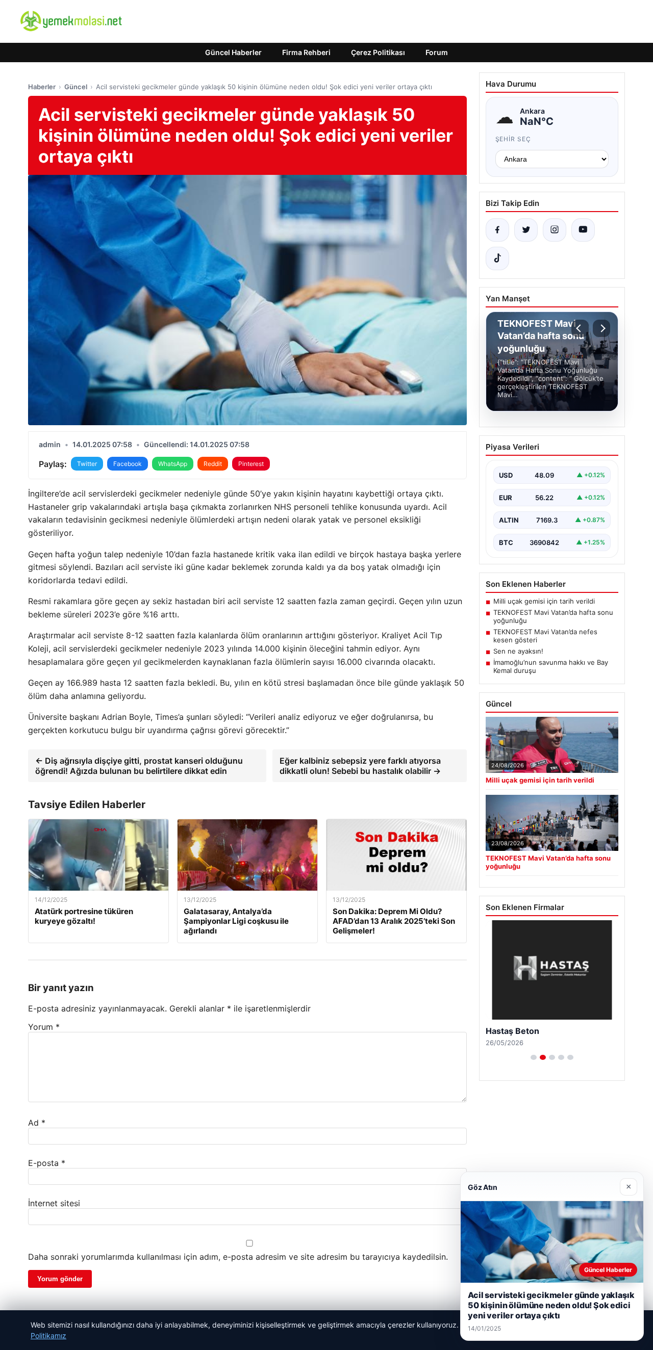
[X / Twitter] (526, 230)
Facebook (127, 464)
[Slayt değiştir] (534, 1057)
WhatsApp (172, 464)
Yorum (44, 1027)
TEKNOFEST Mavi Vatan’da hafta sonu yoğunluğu (553, 616)
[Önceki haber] (580, 328)
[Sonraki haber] (601, 328)
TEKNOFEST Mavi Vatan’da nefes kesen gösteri (545, 636)
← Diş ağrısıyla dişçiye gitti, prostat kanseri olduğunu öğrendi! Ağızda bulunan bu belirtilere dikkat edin (139, 766)
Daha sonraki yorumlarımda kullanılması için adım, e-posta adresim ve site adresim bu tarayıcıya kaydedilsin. (238, 1257)
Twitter (87, 464)
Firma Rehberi (306, 52)
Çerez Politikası (378, 52)
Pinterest (251, 464)
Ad (36, 1123)
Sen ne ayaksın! (518, 651)
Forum (436, 52)
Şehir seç (513, 139)
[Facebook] (497, 230)
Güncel (75, 87)
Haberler (42, 87)
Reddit (213, 464)
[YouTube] (583, 230)
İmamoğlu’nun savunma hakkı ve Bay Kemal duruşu (550, 666)
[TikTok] (497, 258)
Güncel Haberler (233, 52)
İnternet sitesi (54, 1203)
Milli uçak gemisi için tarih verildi (544, 601)
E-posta (46, 1163)
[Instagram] (554, 230)
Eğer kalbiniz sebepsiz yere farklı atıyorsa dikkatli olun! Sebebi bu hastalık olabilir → (360, 766)
